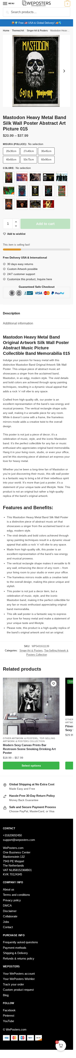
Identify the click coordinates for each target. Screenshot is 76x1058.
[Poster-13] (62, 177)
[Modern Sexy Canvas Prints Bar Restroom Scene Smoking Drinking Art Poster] (31, 706)
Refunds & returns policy (18, 958)
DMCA (7, 905)
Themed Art (18, 30)
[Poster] (9, 177)
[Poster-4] (48, 191)
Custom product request (18, 989)
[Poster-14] (9, 191)
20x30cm (11, 151)
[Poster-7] (22, 204)
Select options (31, 765)
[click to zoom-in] (36, 71)
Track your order (13, 984)
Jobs (6, 921)
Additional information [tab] (18, 323)
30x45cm (46, 151)
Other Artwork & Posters (20, 738)
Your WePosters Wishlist (18, 979)
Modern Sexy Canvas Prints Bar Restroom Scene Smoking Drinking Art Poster (29, 748)
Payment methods (14, 947)
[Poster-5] (62, 191)
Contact (8, 927)
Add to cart (45, 224)
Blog (6, 995)
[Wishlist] (54, 684)
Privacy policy (12, 900)
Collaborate (10, 916)
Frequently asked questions (20, 942)
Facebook (9, 1010)
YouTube (8, 1021)
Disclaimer (10, 911)
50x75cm (29, 159)
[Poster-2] (22, 191)
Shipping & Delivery (15, 953)
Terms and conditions (16, 894)
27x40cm (29, 151)
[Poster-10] (22, 177)
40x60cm (11, 159)
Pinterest (8, 1015)
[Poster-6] (9, 204)
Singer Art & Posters (37, 30)
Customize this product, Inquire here (29, 279)
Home (6, 30)
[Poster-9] (48, 204)
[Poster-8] (35, 204)
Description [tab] (11, 313)
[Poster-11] (35, 177)
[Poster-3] (35, 191)
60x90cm (46, 159)
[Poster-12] (48, 177)
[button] (16, 222)
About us (8, 889)
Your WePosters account (19, 973)
